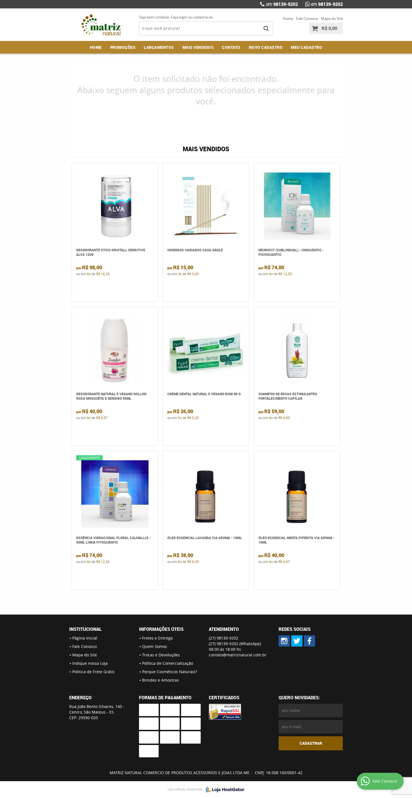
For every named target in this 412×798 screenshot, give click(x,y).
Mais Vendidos (198, 47)
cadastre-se (202, 17)
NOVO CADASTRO (266, 47)
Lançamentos (159, 47)
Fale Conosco (307, 18)
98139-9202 (282, 4)
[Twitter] (296, 641)
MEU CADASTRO (306, 47)
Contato (231, 47)
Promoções (123, 47)
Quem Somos (154, 646)
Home (288, 18)
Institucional (85, 629)
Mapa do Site (332, 18)
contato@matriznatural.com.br (238, 654)
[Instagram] (284, 641)
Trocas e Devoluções (161, 654)
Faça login (179, 17)
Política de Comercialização (167, 663)
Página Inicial (84, 638)
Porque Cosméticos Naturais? (169, 671)
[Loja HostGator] (223, 789)
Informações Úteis (161, 629)
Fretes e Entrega (157, 638)
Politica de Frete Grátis (93, 671)
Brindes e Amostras (160, 680)
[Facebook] (309, 641)
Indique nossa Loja (90, 663)
